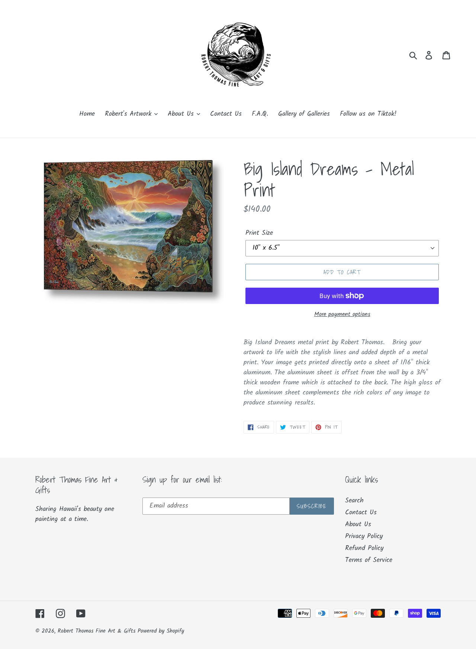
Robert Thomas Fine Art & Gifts (98, 631)
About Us (358, 524)
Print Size (259, 233)
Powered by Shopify (161, 631)
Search (354, 500)
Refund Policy (364, 548)
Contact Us (361, 512)
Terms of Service (368, 560)
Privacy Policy (364, 536)
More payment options (342, 314)
